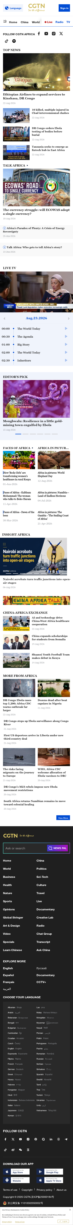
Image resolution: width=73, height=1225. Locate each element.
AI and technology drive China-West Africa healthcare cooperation (50, 621)
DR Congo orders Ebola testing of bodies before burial (47, 131)
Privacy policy (44, 1189)
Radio (59, 22)
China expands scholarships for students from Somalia (50, 637)
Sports (7, 901)
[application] (36, 292)
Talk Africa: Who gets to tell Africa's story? (34, 247)
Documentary (45, 909)
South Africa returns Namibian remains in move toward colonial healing (35, 803)
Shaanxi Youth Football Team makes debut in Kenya (51, 656)
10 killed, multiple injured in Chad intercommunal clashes (50, 111)
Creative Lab (44, 917)
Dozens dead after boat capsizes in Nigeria (52, 702)
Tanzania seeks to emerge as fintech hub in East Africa (50, 148)
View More (63, 817)
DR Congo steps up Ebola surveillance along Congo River (36, 722)
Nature (7, 893)
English (8, 968)
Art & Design (11, 925)
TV (68, 22)
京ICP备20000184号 (42, 1196)
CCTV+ (41, 982)
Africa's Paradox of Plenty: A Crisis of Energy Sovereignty (34, 230)
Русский (41, 968)
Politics (41, 868)
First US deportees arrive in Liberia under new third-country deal (33, 737)
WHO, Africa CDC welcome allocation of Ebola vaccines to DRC (52, 772)
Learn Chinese (12, 950)
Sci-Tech (42, 876)
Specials (8, 941)
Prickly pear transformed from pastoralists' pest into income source (36, 581)
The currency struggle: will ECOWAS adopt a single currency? (36, 211)
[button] (20, 139)
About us (61, 1189)
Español (8, 975)
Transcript (43, 941)
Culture (41, 884)
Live (49, 22)
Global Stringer (13, 917)
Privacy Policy (7, 1222)
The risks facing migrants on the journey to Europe (18, 772)
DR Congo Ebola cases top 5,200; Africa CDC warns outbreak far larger (17, 705)
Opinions (9, 909)
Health (7, 884)
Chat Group (44, 933)
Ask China (43, 950)
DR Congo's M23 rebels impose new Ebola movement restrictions (30, 788)
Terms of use (10, 1189)
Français (8, 982)
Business (9, 876)
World (36, 22)
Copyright (27, 1189)
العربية (7, 988)
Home (13, 22)
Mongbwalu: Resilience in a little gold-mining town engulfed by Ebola (33, 423)
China (24, 22)
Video (7, 933)
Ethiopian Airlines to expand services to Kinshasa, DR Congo (34, 96)
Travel (40, 893)
